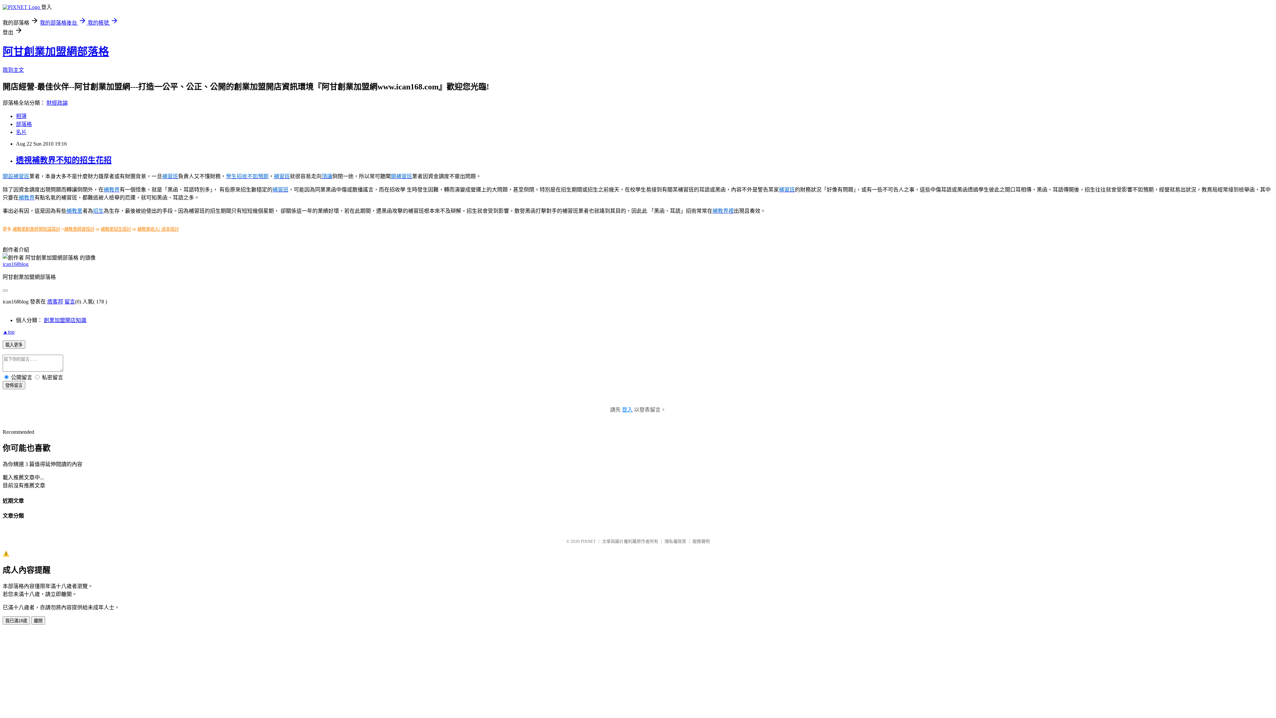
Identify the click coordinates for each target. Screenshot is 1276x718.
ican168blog (16, 264)
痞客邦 (55, 301)
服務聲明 (701, 541)
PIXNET (588, 541)
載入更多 (14, 344)
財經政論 (57, 103)
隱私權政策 (675, 541)
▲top (9, 332)
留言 (69, 301)
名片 (21, 132)
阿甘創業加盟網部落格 (56, 52)
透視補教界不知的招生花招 (64, 160)
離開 (38, 620)
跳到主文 (13, 70)
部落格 (24, 124)
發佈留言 (14, 385)
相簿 (21, 116)
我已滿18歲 (16, 620)
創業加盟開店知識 (65, 320)
